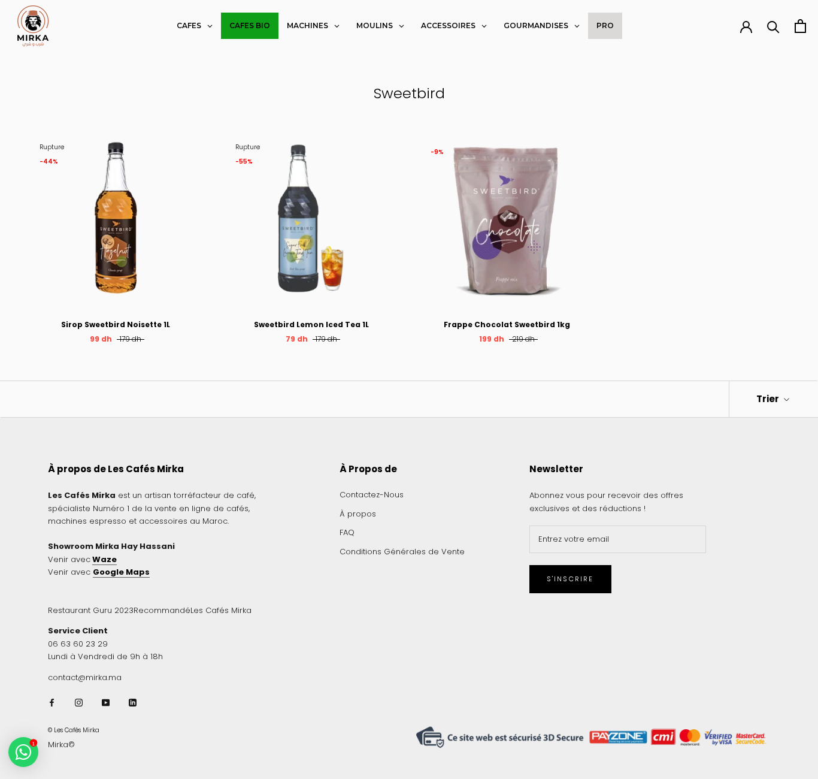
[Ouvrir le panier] (800, 26)
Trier (768, 398)
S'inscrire (570, 579)
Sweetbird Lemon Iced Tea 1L (311, 324)
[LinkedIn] (133, 702)
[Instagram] (79, 702)
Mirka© (61, 744)
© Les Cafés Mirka (73, 730)
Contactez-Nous (372, 494)
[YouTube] (106, 702)
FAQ (347, 532)
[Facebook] (52, 702)
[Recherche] (773, 26)
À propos (358, 514)
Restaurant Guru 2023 (91, 610)
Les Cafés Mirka (221, 610)
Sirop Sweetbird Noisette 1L (115, 324)
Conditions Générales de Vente (402, 551)
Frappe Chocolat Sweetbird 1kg (507, 324)
